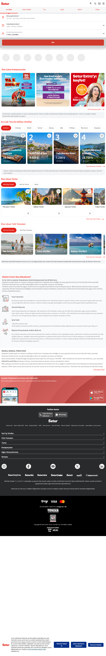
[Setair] (70, 458)
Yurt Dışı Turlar (8, 166)
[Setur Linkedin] (101, 448)
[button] (53, 17)
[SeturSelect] (79, 458)
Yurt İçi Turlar (24, 166)
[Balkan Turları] (47, 178)
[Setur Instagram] (4, 448)
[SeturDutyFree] (14, 458)
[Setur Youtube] (53, 448)
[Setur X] (77, 448)
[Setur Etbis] (53, 500)
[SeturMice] (42, 458)
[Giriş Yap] (91, 3)
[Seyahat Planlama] (99, 3)
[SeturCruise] (57, 458)
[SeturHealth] (92, 458)
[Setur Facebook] (28, 448)
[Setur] (5, 3)
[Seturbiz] (29, 458)
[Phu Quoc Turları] (16, 178)
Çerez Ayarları (97, 407)
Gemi (36, 166)
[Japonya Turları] (77, 178)
